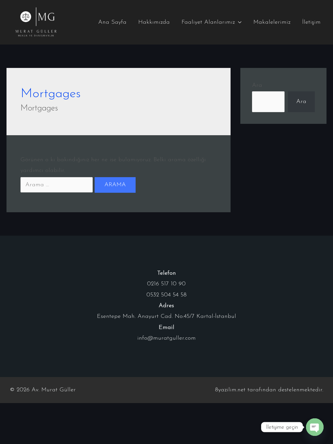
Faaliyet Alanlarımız (208, 22)
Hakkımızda (154, 22)
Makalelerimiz (271, 22)
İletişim (311, 22)
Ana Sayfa (112, 22)
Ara (257, 85)
